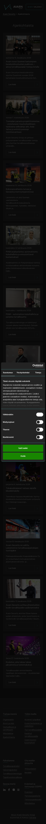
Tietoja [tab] (38, 373)
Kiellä (23, 456)
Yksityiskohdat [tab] (23, 373)
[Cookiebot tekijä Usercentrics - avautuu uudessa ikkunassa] (32, 365)
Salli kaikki (23, 448)
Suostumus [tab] (8, 373)
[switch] (39, 422)
